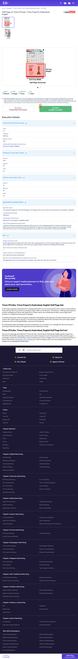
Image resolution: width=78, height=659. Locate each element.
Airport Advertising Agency (10, 634)
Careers (41, 381)
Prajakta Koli (42, 606)
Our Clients (21, 362)
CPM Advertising (43, 457)
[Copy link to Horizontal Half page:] (26, 153)
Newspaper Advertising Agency (11, 643)
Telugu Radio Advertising (45, 501)
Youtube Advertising (44, 463)
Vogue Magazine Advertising (46, 568)
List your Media (43, 375)
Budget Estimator (7, 403)
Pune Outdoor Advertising (46, 593)
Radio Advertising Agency (46, 637)
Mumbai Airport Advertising (46, 517)
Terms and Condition (8, 375)
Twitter (4, 416)
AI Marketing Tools (7, 400)
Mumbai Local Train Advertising (11, 580)
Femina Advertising (44, 564)
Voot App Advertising (8, 463)
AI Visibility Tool (43, 403)
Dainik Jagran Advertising (9, 552)
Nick (4, 606)
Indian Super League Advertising (11, 624)
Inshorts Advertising (44, 467)
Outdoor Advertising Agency (10, 647)
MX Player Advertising (45, 460)
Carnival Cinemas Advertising (10, 536)
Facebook (41, 413)
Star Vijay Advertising (8, 482)
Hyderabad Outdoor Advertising (11, 596)
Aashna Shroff (6, 612)
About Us (58, 357)
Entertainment (43, 438)
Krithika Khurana (43, 609)
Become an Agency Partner (46, 372)
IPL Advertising (6, 621)
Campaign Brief (7, 391)
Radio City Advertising (45, 508)
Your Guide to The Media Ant (10, 372)
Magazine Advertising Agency (10, 637)
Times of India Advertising (9, 546)
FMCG (4, 438)
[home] (5, 4)
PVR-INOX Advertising (8, 533)
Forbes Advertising (7, 561)
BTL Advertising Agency (9, 650)
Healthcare (5, 444)
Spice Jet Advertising (44, 520)
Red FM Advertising (8, 504)
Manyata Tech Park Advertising (47, 580)
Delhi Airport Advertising (9, 520)
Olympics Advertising (44, 624)
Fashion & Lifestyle (44, 432)
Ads (40, 394)
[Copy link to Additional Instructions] (25, 202)
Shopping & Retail (7, 432)
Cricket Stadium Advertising (10, 577)
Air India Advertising (8, 517)
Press (40, 422)
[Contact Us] (65, 3)
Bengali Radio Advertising (9, 508)
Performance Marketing (9, 460)
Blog (4, 413)
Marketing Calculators (8, 397)
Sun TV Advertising (44, 479)
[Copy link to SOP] (8, 235)
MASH (4, 394)
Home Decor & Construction (46, 444)
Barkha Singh (6, 609)
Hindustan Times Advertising (46, 552)
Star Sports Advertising (9, 492)
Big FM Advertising (44, 504)
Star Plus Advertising (8, 489)
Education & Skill (43, 441)
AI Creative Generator (45, 400)
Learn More (12, 289)
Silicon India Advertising (9, 568)
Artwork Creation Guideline (11, 146)
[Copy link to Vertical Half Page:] (24, 177)
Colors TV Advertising (45, 489)
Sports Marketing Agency (45, 647)
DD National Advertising (9, 479)
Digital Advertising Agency (46, 634)
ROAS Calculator (43, 391)
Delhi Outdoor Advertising (46, 590)
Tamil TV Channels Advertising (47, 482)
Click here (6, 215)
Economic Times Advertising (46, 549)
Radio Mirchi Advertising (9, 501)
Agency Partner (58, 362)
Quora (4, 422)
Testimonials (6, 378)
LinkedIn (41, 416)
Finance (5, 441)
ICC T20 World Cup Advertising (47, 621)
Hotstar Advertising (8, 467)
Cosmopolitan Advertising (46, 561)
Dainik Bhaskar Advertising (46, 546)
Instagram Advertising (8, 470)
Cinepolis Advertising (44, 533)
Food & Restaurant (7, 435)
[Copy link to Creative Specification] (26, 123)
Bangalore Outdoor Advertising (11, 593)
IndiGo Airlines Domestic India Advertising (50, 523)
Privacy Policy (43, 378)
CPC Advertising (7, 457)
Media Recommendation (45, 397)
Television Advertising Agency (47, 643)
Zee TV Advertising (7, 486)
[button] (39, 123)
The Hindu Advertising (8, 549)
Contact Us (21, 357)
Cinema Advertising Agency (10, 640)
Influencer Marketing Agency (46, 640)
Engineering (6, 448)
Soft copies (7, 243)
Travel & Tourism (43, 435)
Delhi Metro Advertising (45, 577)
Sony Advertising (43, 486)
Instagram (5, 419)
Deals (4, 381)
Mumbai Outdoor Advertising (10, 590)
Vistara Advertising (7, 523)
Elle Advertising (7, 564)
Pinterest (41, 419)
